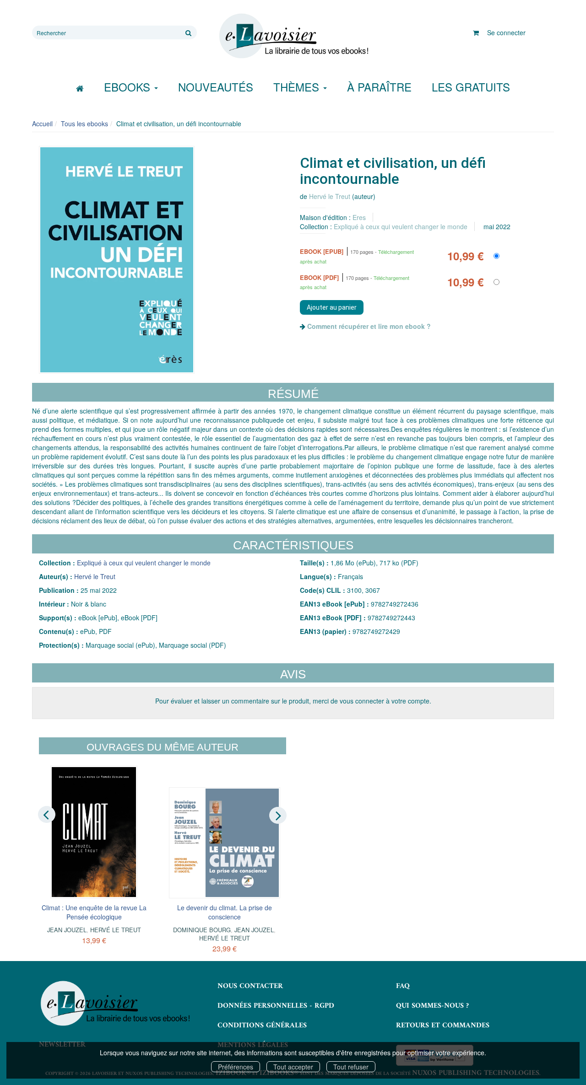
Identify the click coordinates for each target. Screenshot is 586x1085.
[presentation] (46, 815)
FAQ (403, 986)
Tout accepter (293, 1066)
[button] (117, 260)
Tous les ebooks (84, 123)
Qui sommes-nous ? (432, 1005)
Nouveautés (215, 87)
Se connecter (506, 32)
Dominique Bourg (202, 929)
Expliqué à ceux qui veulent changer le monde (400, 226)
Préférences (235, 1066)
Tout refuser (351, 1066)
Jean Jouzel (67, 929)
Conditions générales (262, 1025)
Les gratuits (471, 87)
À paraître (379, 87)
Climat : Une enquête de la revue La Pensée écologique (94, 912)
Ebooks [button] (128, 87)
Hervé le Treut (329, 196)
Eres (359, 217)
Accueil (42, 123)
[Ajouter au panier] (332, 307)
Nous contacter (250, 986)
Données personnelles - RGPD (275, 1005)
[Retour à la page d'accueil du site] (293, 36)
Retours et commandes (442, 1025)
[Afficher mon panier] (476, 32)
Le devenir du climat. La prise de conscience (224, 912)
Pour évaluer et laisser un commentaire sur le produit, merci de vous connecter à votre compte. (293, 700)
